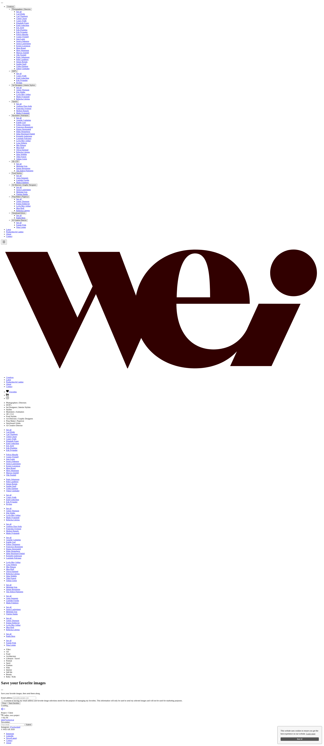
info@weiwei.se (7, 720)
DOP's (14, 71)
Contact (9, 236)
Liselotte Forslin (22, 180)
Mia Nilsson (21, 145)
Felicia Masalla (22, 34)
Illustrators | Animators (20, 116)
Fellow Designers (23, 125)
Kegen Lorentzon (23, 46)
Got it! (299, 739)
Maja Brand (21, 48)
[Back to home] (162, 373)
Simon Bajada (21, 62)
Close (4, 703)
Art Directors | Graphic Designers (24, 185)
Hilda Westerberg (23, 132)
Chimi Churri (21, 18)
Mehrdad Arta (21, 166)
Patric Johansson (22, 57)
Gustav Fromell (22, 37)
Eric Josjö (20, 28)
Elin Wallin (20, 92)
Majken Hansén (22, 111)
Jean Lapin (20, 39)
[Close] (2, 2)
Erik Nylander (22, 32)
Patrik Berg (20, 218)
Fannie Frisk (21, 225)
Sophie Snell (21, 64)
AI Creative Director (19, 220)
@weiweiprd (15, 727)
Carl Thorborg (22, 16)
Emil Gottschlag (22, 25)
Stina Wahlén (21, 154)
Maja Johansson (22, 50)
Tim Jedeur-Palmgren (24, 171)
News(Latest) (11, 738)
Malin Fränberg (22, 182)
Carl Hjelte (20, 14)
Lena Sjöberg (21, 143)
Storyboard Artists (18, 213)
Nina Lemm (21, 227)
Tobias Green (21, 159)
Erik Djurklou (21, 30)
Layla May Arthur (23, 94)
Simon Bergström (23, 168)
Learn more (310, 734)
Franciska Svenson (23, 108)
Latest (8, 229)
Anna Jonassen (22, 178)
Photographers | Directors (21, 9)
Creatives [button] (10, 377)
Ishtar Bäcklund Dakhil (25, 134)
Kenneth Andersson (24, 136)
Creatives (10, 7)
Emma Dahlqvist (23, 204)
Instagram (10, 734)
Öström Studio (22, 194)
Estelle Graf (21, 122)
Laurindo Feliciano (23, 138)
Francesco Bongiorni (24, 127)
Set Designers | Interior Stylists (23, 85)
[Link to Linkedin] (7, 395)
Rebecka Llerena (23, 99)
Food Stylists (17, 173)
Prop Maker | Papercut (20, 197)
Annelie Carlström (23, 120)
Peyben (19, 83)
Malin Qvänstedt (22, 97)
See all (19, 12)
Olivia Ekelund (22, 150)
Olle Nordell (21, 55)
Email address (6, 698)
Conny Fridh (21, 21)
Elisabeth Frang (22, 23)
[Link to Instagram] (7, 398)
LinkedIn (9, 736)
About (8, 234)
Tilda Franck (21, 157)
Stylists (15, 101)
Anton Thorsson (22, 90)
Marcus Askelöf (22, 53)
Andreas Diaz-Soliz (24, 106)
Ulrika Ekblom (22, 66)
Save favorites (14, 703)
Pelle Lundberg (22, 59)
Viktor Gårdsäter (22, 69)
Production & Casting (14, 232)
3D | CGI (15, 161)
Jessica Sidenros (22, 41)
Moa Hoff (20, 147)
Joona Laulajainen (23, 44)
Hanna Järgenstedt (23, 129)
